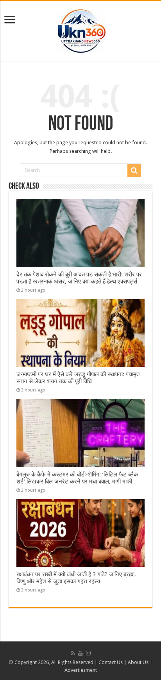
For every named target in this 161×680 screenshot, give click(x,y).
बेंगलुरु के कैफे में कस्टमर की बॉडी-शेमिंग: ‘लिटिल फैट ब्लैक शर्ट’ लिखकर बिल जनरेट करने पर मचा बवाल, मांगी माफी (77, 478)
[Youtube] (80, 653)
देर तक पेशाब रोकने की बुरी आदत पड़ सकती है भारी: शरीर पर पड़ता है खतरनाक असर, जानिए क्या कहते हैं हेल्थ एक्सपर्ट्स (79, 278)
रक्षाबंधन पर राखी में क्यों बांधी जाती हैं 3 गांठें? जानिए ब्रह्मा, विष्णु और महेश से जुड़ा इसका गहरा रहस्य (76, 578)
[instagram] (88, 653)
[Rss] (73, 653)
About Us (138, 662)
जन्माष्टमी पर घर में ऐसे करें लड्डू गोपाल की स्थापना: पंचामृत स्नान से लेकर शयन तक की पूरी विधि (78, 378)
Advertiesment (80, 670)
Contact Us (110, 662)
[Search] (134, 170)
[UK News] (80, 29)
